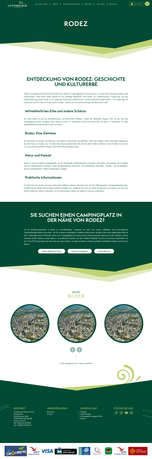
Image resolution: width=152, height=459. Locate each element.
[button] (76, 356)
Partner (83, 418)
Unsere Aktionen (104, 251)
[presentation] (9, 2)
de (147, 4)
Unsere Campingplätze (79, 251)
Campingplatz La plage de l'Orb (91, 416)
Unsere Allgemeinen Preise (51, 251)
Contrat (50, 414)
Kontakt (113, 4)
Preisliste (83, 412)
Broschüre (50, 412)
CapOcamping (85, 414)
